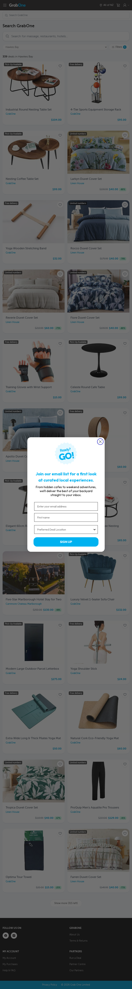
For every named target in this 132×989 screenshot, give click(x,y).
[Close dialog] (100, 442)
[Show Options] (94, 529)
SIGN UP (66, 542)
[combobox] (65, 529)
